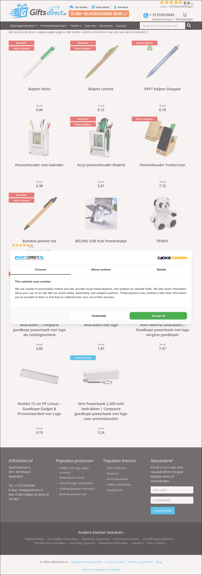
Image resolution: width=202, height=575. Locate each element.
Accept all (158, 315)
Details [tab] (161, 269)
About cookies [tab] (101, 269)
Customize (99, 315)
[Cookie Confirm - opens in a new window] (172, 257)
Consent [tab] (40, 269)
